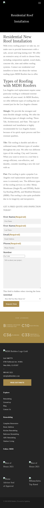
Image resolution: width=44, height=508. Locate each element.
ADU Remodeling (9, 438)
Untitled (7, 294)
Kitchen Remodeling (10, 430)
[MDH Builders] (11, 2)
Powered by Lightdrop (23, 501)
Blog (5, 406)
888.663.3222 (8, 372)
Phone (12, 243)
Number (7, 252)
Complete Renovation (10, 423)
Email (11, 234)
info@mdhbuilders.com (11, 376)
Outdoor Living (8, 441)
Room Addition (8, 427)
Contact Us (7, 409)
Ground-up (7, 402)
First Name (14, 216)
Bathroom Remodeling (11, 434)
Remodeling (7, 399)
